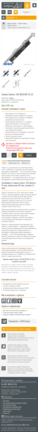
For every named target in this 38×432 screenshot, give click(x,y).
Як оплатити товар (9, 405)
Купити (29, 155)
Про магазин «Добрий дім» (12, 407)
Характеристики (14, 163)
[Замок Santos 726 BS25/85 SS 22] (19, 49)
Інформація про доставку (11, 409)
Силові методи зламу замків (13, 312)
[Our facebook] (9, 301)
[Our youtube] (4, 301)
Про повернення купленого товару (15, 403)
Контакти (6, 401)
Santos (11, 98)
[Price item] (14, 155)
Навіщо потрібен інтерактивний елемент (17, 315)
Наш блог (6, 413)
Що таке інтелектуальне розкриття (15, 310)
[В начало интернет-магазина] (4, 23)
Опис (4, 163)
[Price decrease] (4, 155)
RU (4, 12)
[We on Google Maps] (19, 301)
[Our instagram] (14, 301)
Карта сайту (7, 411)
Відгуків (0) (25, 163)
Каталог (12, 17)
